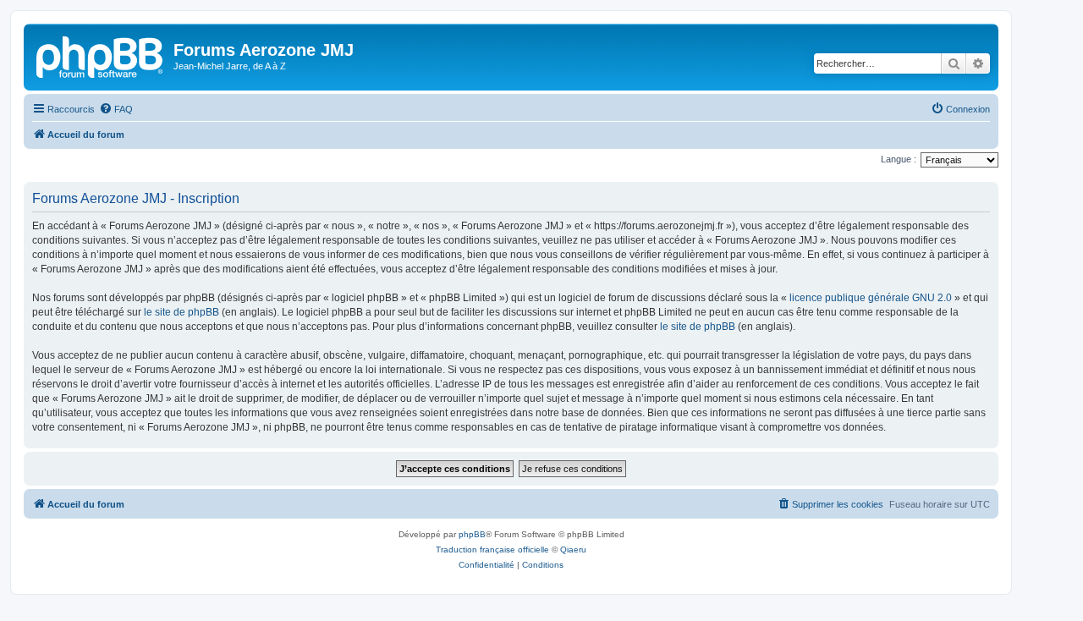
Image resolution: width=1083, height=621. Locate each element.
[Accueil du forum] (100, 55)
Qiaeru (573, 549)
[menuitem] (116, 109)
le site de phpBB (181, 312)
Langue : (898, 159)
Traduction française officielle (492, 549)
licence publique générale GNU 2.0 (870, 298)
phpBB (472, 534)
